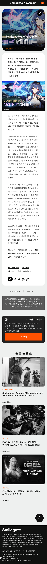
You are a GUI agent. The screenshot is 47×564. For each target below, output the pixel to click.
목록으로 (30, 291)
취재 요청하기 (15, 291)
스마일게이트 (7, 551)
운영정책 (17, 551)
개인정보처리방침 (29, 551)
